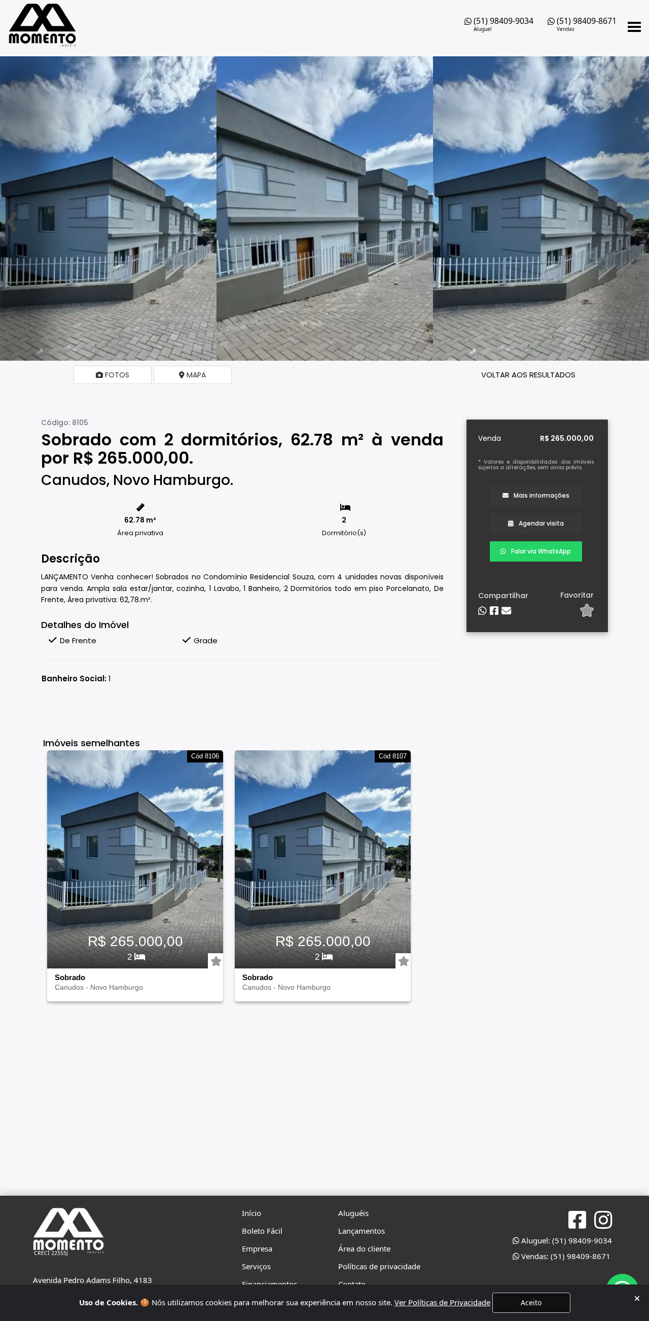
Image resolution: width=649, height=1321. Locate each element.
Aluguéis (353, 1213)
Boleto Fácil (262, 1231)
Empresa (257, 1248)
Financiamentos (269, 1284)
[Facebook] (577, 1220)
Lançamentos (361, 1231)
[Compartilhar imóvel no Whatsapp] (482, 611)
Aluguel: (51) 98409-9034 (565, 1240)
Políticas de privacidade (379, 1266)
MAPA (195, 375)
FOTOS (116, 375)
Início (251, 1213)
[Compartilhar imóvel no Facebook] (494, 611)
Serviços (256, 1266)
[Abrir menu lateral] (634, 27)
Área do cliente (364, 1248)
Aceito (531, 1302)
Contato (352, 1284)
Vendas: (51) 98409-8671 (564, 1256)
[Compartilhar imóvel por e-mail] (506, 611)
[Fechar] (637, 1298)
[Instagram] (603, 1220)
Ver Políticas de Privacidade (442, 1302)
